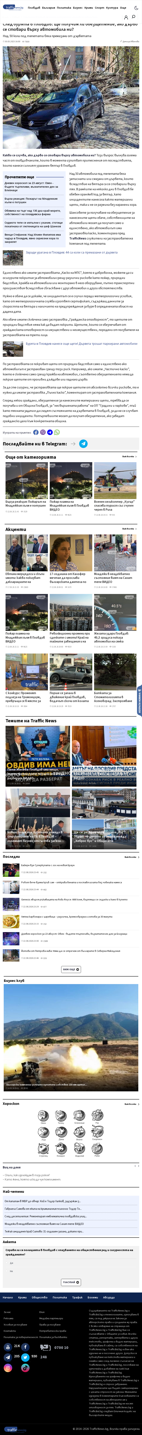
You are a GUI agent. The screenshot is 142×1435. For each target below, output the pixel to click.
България (48, 8)
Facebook (36, 432)
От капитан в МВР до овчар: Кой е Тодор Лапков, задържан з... (43, 1201)
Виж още (69, 969)
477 (45, 906)
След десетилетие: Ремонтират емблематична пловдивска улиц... (46, 1216)
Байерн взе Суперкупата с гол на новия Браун (48, 865)
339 (45, 958)
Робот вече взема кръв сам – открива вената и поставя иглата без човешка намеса (71, 882)
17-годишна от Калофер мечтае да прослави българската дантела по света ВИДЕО (68, 578)
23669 (25, 587)
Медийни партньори (51, 1318)
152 (45, 872)
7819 (69, 706)
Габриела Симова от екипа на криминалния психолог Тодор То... (43, 1209)
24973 (27, 846)
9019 (69, 646)
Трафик (77, 1297)
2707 (114, 706)
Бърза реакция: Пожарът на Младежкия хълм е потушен (26, 504)
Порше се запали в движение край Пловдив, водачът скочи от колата (69, 697)
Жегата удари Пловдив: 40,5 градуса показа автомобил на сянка (111, 638)
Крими (88, 8)
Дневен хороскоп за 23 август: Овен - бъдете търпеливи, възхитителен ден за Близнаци (74, 934)
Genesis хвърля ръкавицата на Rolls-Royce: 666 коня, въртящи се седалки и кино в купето (74, 899)
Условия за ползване (15, 1325)
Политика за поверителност (21, 1337)
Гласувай (69, 1282)
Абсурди (109, 1297)
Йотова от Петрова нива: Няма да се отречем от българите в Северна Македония (70, 951)
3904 (25, 706)
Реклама (8, 1318)
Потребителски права (52, 1331)
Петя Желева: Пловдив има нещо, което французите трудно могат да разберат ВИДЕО (35, 774)
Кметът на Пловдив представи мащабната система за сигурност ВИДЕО (100, 774)
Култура (112, 8)
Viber (43, 432)
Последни (11, 856)
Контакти (10, 1331)
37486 (114, 587)
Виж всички (128, 456)
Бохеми (93, 1297)
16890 (27, 783)
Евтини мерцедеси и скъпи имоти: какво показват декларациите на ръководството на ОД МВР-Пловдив (25, 578)
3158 (114, 646)
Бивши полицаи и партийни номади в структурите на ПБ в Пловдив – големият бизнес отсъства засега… (35, 836)
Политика (64, 8)
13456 (93, 846)
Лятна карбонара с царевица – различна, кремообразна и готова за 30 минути (66, 917)
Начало (8, 1297)
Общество (40, 1297)
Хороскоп (11, 1103)
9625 (69, 515)
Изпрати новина (139, 701)
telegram (50, 432)
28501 (25, 1088)
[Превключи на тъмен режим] (136, 7)
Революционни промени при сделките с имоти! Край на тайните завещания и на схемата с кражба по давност (70, 638)
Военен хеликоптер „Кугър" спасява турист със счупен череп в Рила (114, 506)
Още (123, 8)
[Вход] (126, 19)
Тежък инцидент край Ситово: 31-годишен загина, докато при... (44, 1232)
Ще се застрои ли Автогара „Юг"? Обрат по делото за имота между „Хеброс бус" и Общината (100, 836)
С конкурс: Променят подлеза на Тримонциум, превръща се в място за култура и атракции (23, 697)
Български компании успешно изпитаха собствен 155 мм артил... (46, 1085)
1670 (69, 587)
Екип (42, 1312)
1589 (45, 941)
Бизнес (78, 8)
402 (45, 889)
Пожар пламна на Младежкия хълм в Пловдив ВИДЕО (69, 506)
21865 (93, 783)
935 (113, 515)
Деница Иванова (131, 41)
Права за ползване (50, 1325)
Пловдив (34, 8)
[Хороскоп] (71, 1157)
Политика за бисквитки (53, 1337)
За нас (7, 1312)
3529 (25, 511)
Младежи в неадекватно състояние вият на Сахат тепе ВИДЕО (113, 578)
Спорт (99, 8)
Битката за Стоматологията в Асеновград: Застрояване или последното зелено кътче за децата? (113, 697)
